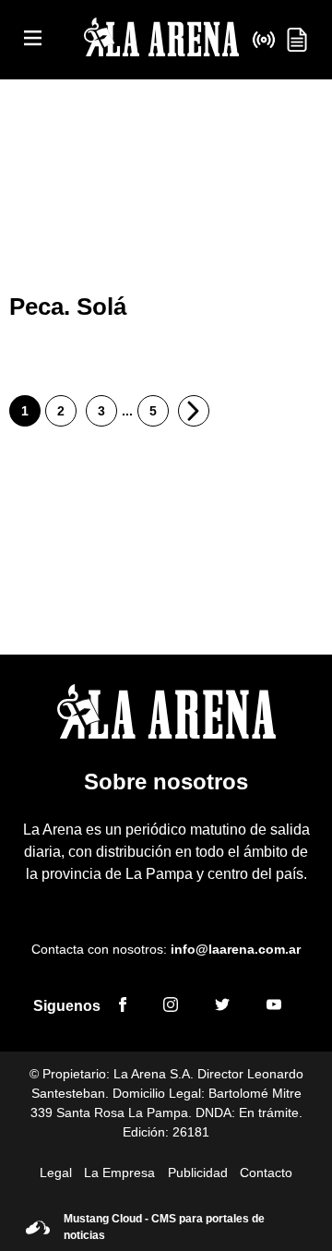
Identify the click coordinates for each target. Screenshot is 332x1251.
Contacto (266, 1172)
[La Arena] (161, 40)
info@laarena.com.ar (236, 949)
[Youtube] (274, 1007)
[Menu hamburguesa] (32, 39)
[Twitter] (222, 1007)
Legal (56, 1172)
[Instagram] (170, 1007)
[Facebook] (123, 1007)
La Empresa (119, 1172)
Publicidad (198, 1172)
